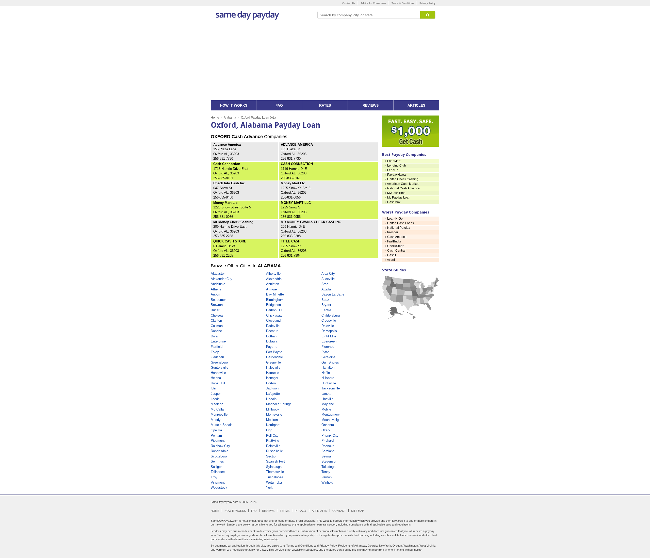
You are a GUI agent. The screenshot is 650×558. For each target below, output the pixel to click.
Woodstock (219, 487)
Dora (214, 336)
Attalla (326, 289)
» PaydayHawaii (396, 174)
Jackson (272, 388)
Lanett (326, 394)
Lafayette (273, 394)
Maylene (327, 404)
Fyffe (325, 352)
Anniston (272, 284)
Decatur (272, 331)
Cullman (217, 326)
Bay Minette (275, 294)
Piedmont (218, 440)
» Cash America (396, 237)
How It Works (235, 510)
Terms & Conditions (403, 3)
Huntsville (328, 383)
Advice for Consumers (373, 3)
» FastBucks (393, 241)
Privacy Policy (427, 3)
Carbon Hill (274, 310)
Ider (213, 388)
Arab (324, 284)
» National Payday (397, 227)
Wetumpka (274, 482)
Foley (215, 352)
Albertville (273, 273)
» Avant (390, 259)
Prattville (272, 440)
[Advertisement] (325, 62)
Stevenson (329, 461)
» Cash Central (395, 250)
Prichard (327, 440)
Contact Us (348, 3)
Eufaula (271, 341)
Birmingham (275, 300)
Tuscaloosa (274, 477)
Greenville (273, 362)
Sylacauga (274, 467)
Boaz (325, 300)
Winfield (327, 482)
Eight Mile (328, 336)
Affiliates (319, 510)
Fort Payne (274, 352)
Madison (217, 404)
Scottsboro (219, 456)
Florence (327, 347)
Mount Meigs (330, 420)
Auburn (216, 294)
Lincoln (271, 399)
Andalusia (218, 284)
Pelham (216, 435)
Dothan (271, 336)
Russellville (274, 451)
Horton (271, 383)
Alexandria (274, 279)
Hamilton (327, 367)
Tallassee (218, 472)
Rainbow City (220, 446)
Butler (215, 310)
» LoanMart (392, 161)
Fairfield (216, 347)
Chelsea (217, 315)
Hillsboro (327, 378)
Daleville (327, 326)
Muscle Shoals (222, 425)
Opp (269, 430)
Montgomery (330, 414)
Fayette (271, 347)
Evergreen (328, 341)
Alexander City (221, 279)
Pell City (272, 435)
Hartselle (272, 373)
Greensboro (219, 362)
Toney (325, 472)
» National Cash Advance (402, 188)
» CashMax (392, 202)
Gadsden (217, 357)
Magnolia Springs (278, 404)
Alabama (230, 117)
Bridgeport (273, 305)
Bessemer (218, 300)
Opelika (216, 430)
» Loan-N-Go (394, 218)
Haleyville (273, 367)
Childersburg (330, 315)
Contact (339, 510)
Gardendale (274, 357)
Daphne (216, 331)
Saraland (327, 451)
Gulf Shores (330, 362)
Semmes (217, 461)
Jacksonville (330, 388)
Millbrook (272, 409)
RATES (325, 105)
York (269, 487)
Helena (216, 378)
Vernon (326, 477)
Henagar (272, 378)
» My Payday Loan (397, 197)
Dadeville (273, 326)
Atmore (271, 289)
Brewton (217, 305)
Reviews (268, 510)
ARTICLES (416, 105)
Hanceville (218, 373)
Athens (216, 289)
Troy (214, 477)
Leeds (215, 399)
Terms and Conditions (299, 545)
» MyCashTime (395, 193)
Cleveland (273, 320)
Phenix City (329, 435)
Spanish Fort (275, 461)
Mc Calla (217, 409)
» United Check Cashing (401, 179)
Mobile (326, 409)
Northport (273, 425)
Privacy (300, 510)
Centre (326, 310)
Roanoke (327, 446)
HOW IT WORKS (233, 105)
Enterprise (218, 341)
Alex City (328, 273)
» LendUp (391, 170)
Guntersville (219, 367)
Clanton (216, 320)
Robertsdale (219, 451)
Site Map (357, 510)
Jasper (216, 394)
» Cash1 (390, 255)
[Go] (427, 15)
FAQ (279, 105)
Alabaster (218, 273)
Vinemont (218, 482)
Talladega (328, 467)
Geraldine (328, 357)
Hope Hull (218, 383)
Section (271, 456)
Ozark (325, 430)
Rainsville (273, 446)
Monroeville (219, 414)
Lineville (327, 399)
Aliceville (328, 279)
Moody (216, 420)
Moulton (272, 420)
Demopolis (329, 331)
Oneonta (327, 425)
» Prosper (391, 232)
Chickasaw (274, 315)
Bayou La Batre (332, 294)
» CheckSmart (394, 246)
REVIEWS (371, 105)
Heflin (325, 373)
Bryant (326, 305)
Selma (326, 456)
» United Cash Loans (399, 223)
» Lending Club (395, 165)
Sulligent (217, 467)
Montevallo (274, 414)
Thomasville (275, 472)
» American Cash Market (401, 184)
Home (215, 117)
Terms (284, 510)
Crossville (328, 320)
